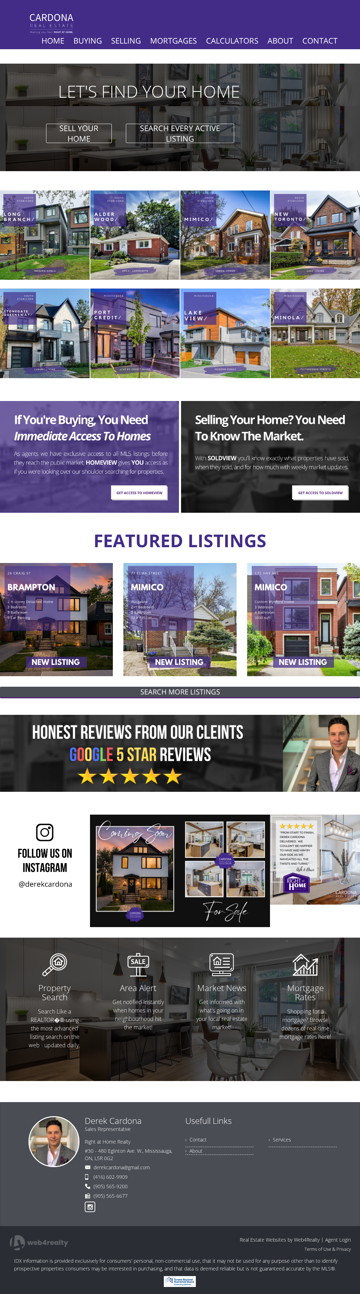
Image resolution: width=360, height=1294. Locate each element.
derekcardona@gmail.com (122, 1167)
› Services (280, 1139)
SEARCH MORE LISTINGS (180, 692)
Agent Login (338, 1239)
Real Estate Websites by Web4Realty (280, 1239)
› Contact (196, 1139)
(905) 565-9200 (111, 1186)
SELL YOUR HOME (78, 133)
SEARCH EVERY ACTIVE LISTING (180, 133)
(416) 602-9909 (111, 1176)
